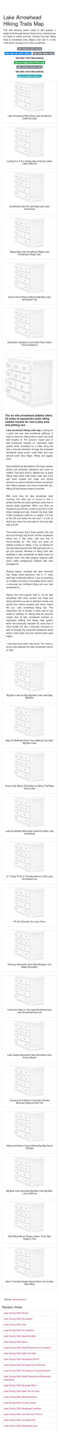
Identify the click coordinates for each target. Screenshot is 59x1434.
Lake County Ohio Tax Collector (19, 1330)
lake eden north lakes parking (29, 57)
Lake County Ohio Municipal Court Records (24, 1364)
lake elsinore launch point (29, 67)
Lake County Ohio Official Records (20, 1396)
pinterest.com (19, 1299)
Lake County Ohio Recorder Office (20, 1385)
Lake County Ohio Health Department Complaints (27, 1347)
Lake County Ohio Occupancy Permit (21, 1359)
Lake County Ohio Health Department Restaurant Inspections (27, 1378)
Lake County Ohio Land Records (19, 1419)
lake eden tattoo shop (43, 53)
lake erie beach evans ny (29, 76)
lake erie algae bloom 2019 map (29, 62)
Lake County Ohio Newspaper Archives (22, 1408)
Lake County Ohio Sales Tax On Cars (21, 1391)
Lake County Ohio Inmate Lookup (20, 1402)
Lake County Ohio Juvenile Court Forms (23, 1414)
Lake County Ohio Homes (16, 1312)
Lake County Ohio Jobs (15, 1324)
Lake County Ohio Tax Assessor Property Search (27, 1370)
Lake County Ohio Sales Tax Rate (20, 1353)
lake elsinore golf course (29, 48)
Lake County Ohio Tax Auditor (18, 1318)
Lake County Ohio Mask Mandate (20, 1336)
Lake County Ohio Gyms (15, 1341)
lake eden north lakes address (30, 71)
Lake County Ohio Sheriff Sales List (20, 1425)
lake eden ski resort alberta (18, 53)
